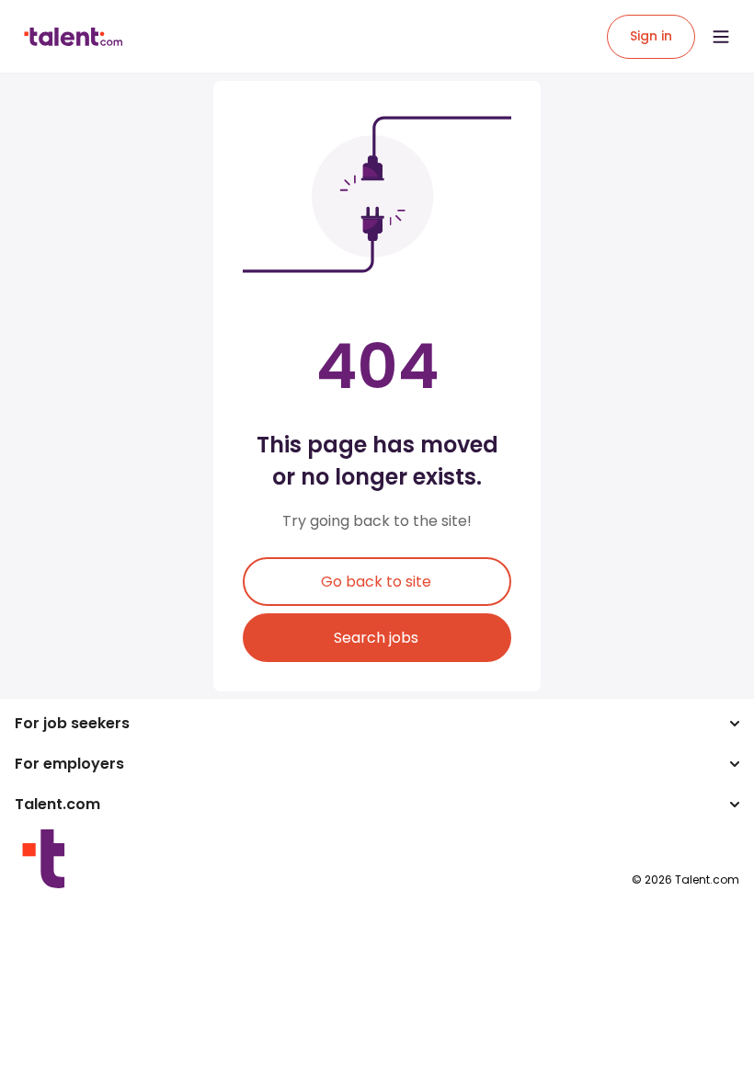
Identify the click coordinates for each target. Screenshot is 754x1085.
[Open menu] (721, 37)
